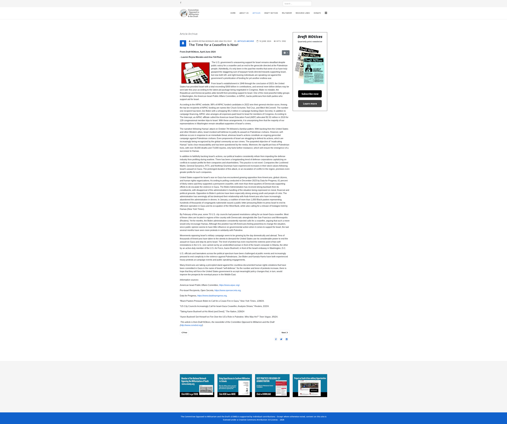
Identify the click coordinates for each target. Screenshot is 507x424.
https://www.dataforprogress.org (212, 296)
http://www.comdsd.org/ (191, 325)
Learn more (310, 103)
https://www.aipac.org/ (229, 285)
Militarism (287, 13)
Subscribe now (310, 93)
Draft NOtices (271, 13)
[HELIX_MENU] (326, 13)
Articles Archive (245, 41)
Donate (317, 13)
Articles (256, 13)
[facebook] (180, 2)
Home (233, 13)
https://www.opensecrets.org (227, 290)
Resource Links (303, 13)
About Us (244, 13)
